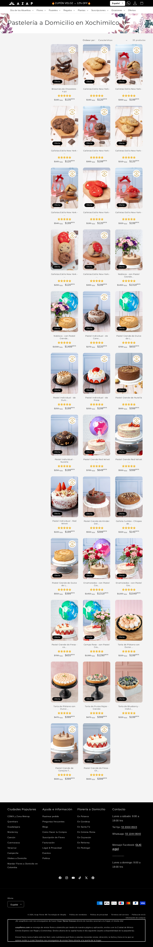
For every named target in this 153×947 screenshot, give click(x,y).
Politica (46, 858)
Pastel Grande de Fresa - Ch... (96, 769)
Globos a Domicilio (17, 858)
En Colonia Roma (86, 832)
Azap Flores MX (41, 915)
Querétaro (12, 821)
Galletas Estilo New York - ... (96, 90)
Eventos (46, 853)
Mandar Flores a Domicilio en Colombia (22, 865)
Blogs (45, 827)
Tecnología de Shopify (57, 915)
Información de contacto (136, 918)
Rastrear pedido (50, 816)
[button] (22, 10)
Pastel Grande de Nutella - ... (128, 398)
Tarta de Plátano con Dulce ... (129, 645)
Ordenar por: (89, 40)
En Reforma (83, 842)
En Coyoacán (84, 837)
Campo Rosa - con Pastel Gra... (97, 645)
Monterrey (12, 832)
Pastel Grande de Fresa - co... (64, 645)
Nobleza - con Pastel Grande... (129, 275)
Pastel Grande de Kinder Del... (97, 522)
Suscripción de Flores (53, 837)
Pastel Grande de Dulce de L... (128, 337)
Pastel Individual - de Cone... (96, 337)
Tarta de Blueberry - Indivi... (128, 707)
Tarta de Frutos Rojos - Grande (96, 707)
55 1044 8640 (133, 834)
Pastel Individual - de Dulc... (64, 398)
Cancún (11, 837)
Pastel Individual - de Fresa (96, 398)
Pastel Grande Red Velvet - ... (96, 460)
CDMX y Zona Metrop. (18, 816)
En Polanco (83, 816)
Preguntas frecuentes (53, 821)
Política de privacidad (99, 915)
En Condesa (83, 821)
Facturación (48, 842)
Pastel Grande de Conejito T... (64, 769)
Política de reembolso (78, 915)
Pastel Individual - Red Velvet (64, 522)
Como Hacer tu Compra (54, 832)
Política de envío (139, 915)
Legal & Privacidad (52, 848)
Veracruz (12, 848)
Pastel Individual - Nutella (64, 460)
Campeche (13, 853)
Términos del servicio (120, 915)
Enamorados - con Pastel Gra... (97, 584)
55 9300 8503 (129, 827)
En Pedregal (83, 848)
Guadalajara (13, 827)
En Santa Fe (83, 827)
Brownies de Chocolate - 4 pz (64, 90)
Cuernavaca (13, 842)
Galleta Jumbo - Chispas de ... (129, 522)
